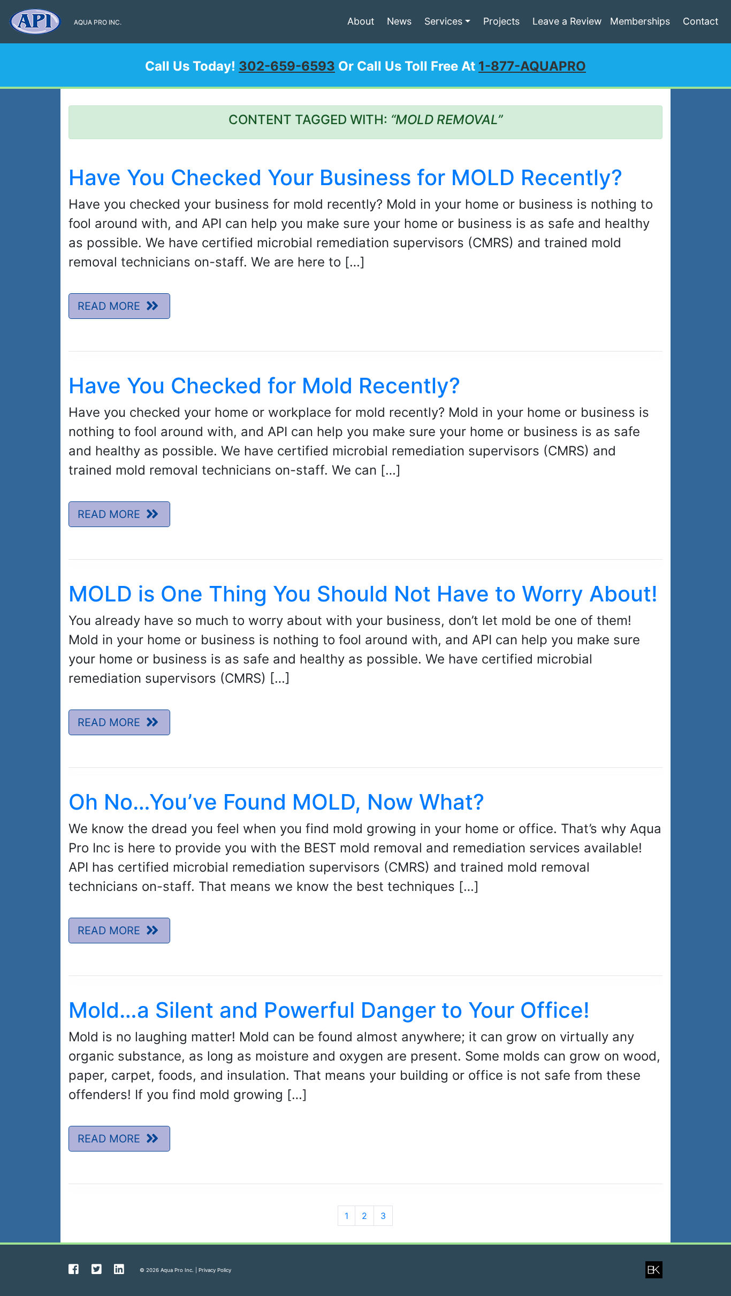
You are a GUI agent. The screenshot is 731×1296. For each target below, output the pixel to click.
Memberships (640, 21)
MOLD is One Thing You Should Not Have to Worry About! (363, 594)
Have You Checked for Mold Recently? (264, 385)
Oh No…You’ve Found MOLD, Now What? (276, 802)
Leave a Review (566, 21)
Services (443, 21)
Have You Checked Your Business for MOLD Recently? (345, 177)
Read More (110, 306)
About (360, 21)
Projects (501, 21)
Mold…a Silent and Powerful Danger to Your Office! (329, 1010)
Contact (700, 21)
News (399, 21)
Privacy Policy (215, 1270)
